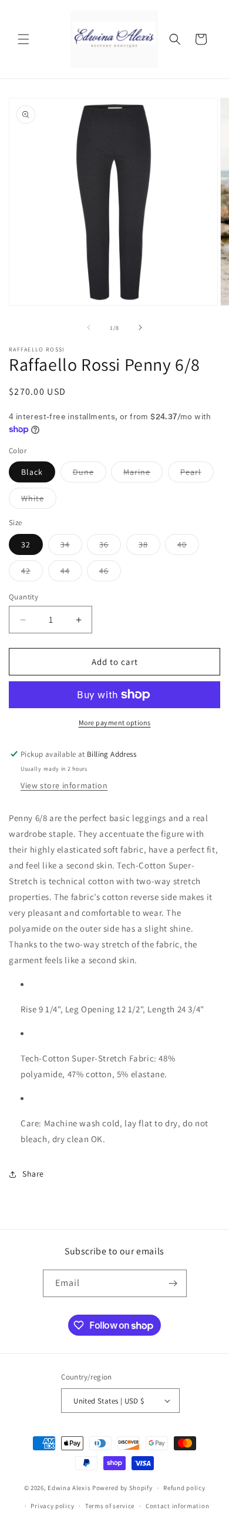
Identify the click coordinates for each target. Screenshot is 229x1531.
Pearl (197, 474)
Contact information (177, 1506)
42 (32, 573)
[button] (23, 39)
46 (110, 573)
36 (110, 547)
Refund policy (184, 1488)
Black (32, 472)
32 (26, 544)
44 (71, 573)
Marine (143, 474)
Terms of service (109, 1506)
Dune (89, 474)
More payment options (115, 722)
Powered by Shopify (122, 1488)
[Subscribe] (173, 1283)
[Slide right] (140, 327)
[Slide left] (89, 327)
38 (149, 547)
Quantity (23, 597)
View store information (64, 785)
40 (188, 547)
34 (71, 547)
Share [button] (33, 1173)
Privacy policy (52, 1506)
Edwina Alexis (69, 1488)
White (38, 500)
